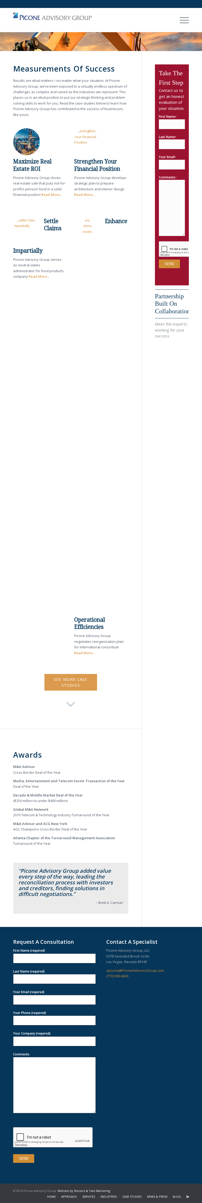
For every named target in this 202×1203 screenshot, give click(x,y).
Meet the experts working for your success (171, 329)
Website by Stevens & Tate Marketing (84, 1191)
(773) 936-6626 (117, 976)
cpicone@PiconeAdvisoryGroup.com (135, 970)
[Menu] (181, 20)
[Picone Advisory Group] (52, 20)
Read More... (51, 194)
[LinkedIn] (187, 1196)
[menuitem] (181, 20)
